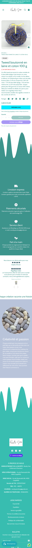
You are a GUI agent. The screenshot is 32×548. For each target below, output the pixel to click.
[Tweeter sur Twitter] (12, 99)
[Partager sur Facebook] (9, 99)
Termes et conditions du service (16, 514)
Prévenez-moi (16, 107)
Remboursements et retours (16, 517)
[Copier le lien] (27, 99)
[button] (25, 10)
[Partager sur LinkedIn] (16, 99)
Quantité (3, 114)
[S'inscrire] (29, 540)
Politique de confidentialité (16, 520)
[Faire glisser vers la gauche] (3, 35)
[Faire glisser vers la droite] (29, 35)
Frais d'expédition (11, 111)
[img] (16, 262)
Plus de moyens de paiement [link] (8, 126)
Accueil (3, 53)
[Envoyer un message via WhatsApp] (29, 545)
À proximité (16, 504)
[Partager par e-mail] (24, 99)
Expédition (16, 507)
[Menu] (3, 10)
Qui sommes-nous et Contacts (16, 524)
